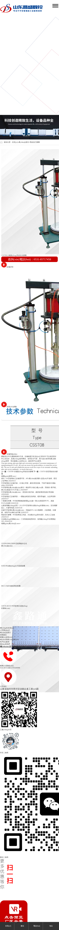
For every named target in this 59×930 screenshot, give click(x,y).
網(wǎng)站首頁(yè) (7, 628)
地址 (51, 926)
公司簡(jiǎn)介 (5, 630)
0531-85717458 (5, 668)
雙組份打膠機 (35, 142)
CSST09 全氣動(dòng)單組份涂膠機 (20, 471)
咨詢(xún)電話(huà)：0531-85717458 (29, 259)
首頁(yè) (15, 142)
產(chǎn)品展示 (24, 142)
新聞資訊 (3, 635)
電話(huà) (36, 926)
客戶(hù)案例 (4, 642)
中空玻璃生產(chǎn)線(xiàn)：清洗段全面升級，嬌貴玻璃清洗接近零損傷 (27, 492)
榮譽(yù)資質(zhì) (6, 637)
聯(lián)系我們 (5, 644)
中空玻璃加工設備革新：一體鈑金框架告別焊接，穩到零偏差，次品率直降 (28, 496)
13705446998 (15, 668)
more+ (14, 476)
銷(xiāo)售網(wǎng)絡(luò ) (9, 639)
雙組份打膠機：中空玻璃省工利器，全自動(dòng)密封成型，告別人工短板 (28, 515)
